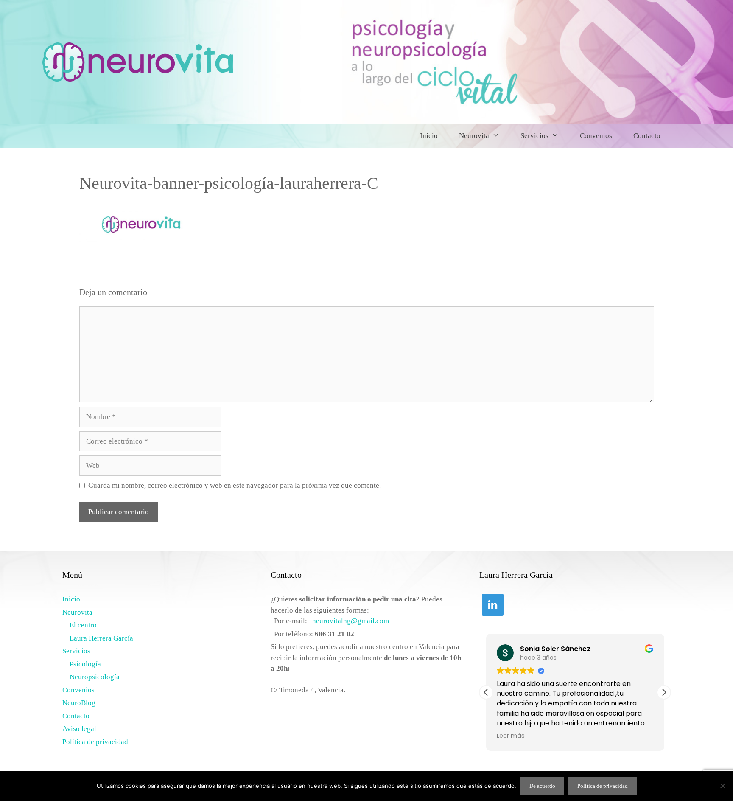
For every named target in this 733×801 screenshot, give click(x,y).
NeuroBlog (78, 703)
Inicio (429, 136)
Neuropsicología (95, 677)
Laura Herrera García (101, 638)
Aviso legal (79, 729)
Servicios (534, 136)
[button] (663, 692)
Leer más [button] (511, 735)
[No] (722, 785)
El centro (83, 625)
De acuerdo (542, 786)
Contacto (646, 136)
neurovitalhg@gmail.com (350, 621)
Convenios (596, 136)
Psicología (85, 664)
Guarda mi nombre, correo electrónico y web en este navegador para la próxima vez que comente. (234, 485)
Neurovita (474, 136)
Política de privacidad (95, 742)
